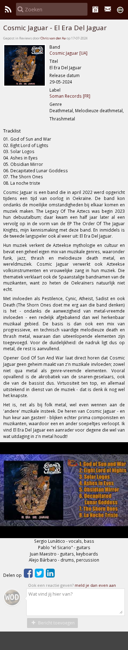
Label (54, 90)
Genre (55, 104)
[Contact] (108, 9)
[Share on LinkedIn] (50, 575)
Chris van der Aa (53, 38)
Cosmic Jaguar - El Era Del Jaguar (55, 27)
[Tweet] (39, 575)
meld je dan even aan (95, 585)
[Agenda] (95, 9)
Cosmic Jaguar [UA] (68, 53)
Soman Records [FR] (69, 96)
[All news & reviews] (8, 9)
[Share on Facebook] (28, 575)
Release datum (64, 75)
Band (54, 47)
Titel (53, 61)
